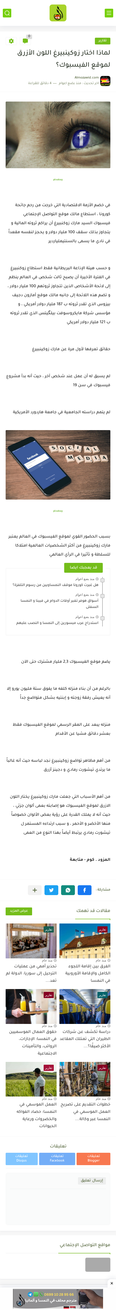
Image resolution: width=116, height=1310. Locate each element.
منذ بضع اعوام (84, 579)
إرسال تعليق (92, 1181)
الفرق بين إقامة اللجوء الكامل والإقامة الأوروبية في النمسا (87, 974)
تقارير (103, 41)
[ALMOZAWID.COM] (58, 13)
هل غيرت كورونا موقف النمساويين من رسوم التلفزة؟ (56, 585)
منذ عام (101, 960)
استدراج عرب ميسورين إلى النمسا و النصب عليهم (57, 623)
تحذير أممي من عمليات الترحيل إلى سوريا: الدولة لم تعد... (31, 974)
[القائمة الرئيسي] (109, 13)
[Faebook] (97, 1265)
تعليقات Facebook (57, 1159)
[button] (85, 890)
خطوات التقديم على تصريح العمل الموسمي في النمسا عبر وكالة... (85, 1112)
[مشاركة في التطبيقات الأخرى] (35, 890)
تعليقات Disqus (21, 1159)
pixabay (58, 180)
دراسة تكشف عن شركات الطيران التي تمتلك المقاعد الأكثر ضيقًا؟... (85, 1039)
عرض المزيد (19, 911)
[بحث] (7, 13)
